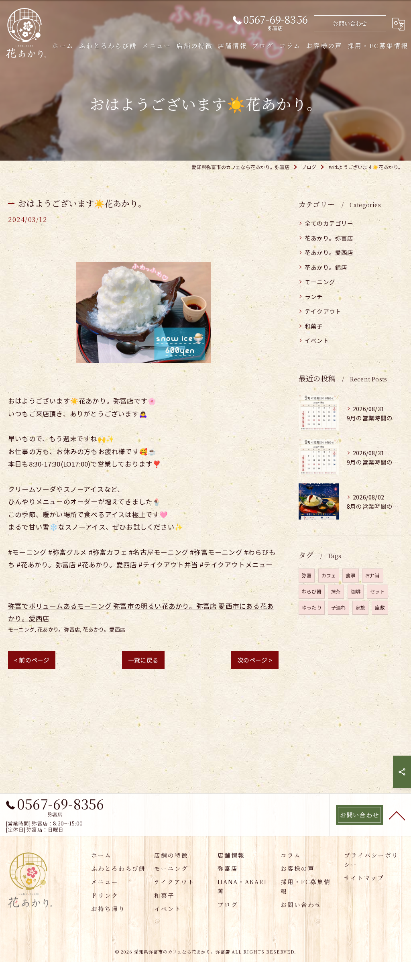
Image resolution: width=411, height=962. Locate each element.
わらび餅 (311, 591)
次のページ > (255, 660)
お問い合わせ (350, 23)
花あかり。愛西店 (104, 629)
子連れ (338, 607)
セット (377, 591)
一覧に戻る (143, 660)
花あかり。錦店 (326, 267)
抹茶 (336, 591)
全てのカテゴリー (329, 223)
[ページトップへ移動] (397, 815)
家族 (360, 607)
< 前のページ (31, 660)
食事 (350, 575)
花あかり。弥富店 (58, 629)
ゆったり (311, 607)
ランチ (314, 296)
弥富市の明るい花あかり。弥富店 (165, 606)
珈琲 (355, 591)
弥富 (306, 575)
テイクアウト (323, 311)
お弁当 (372, 575)
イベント (317, 340)
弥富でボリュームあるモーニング (60, 606)
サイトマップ (364, 877)
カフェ (328, 575)
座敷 (380, 607)
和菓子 (314, 326)
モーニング (21, 629)
